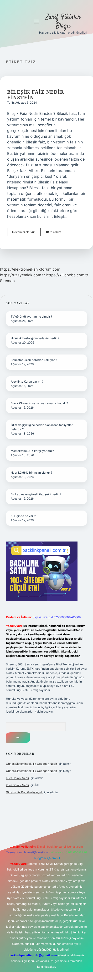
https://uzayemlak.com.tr (22, 275)
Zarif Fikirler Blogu (63, 21)
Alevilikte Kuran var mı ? (27, 381)
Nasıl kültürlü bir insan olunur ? (31, 472)
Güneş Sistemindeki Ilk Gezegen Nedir (31, 763)
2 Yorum (55, 232)
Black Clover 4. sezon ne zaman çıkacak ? (39, 403)
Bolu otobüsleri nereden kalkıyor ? (34, 360)
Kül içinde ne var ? (23, 516)
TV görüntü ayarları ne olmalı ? (31, 316)
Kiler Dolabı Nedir (17, 778)
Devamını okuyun (26, 233)
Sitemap (7, 280)
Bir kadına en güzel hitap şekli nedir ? (36, 494)
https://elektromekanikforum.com (30, 269)
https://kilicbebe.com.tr (67, 275)
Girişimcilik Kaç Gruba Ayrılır (24, 792)
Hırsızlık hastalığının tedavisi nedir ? (35, 338)
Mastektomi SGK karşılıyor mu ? (32, 451)
